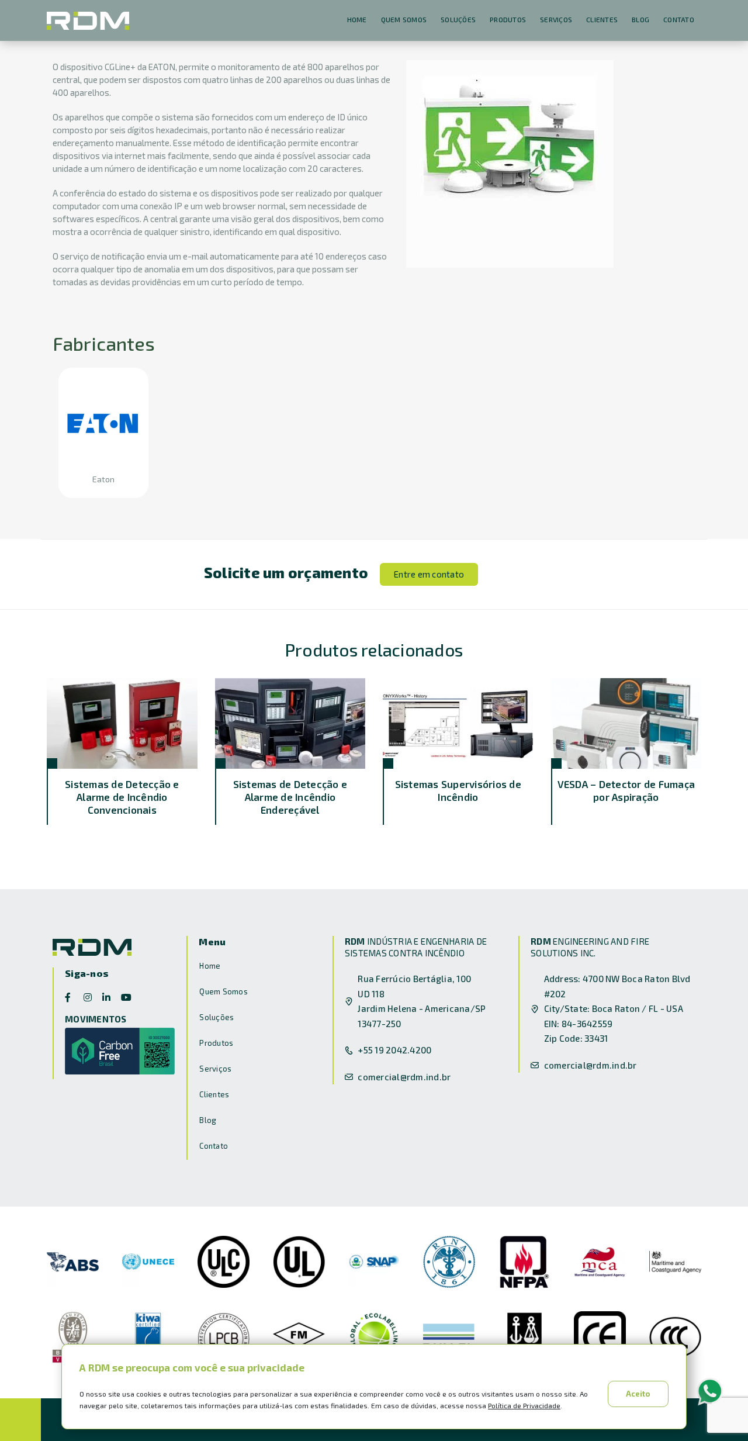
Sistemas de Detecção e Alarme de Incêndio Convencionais (122, 796)
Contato (678, 19)
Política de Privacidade (524, 1405)
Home (357, 19)
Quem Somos (404, 19)
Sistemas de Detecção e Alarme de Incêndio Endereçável (290, 796)
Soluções (458, 19)
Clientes (602, 19)
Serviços (556, 19)
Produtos (508, 19)
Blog (640, 19)
